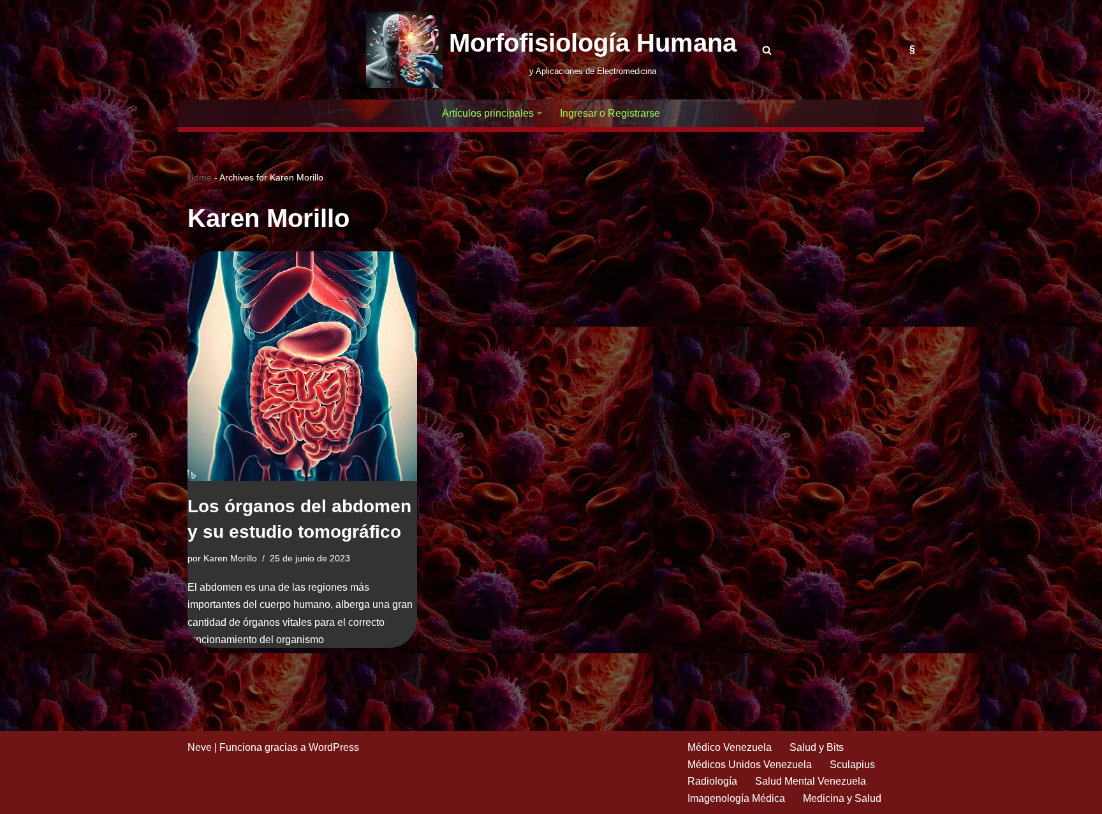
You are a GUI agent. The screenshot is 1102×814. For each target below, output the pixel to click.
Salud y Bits (817, 747)
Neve (199, 747)
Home (199, 177)
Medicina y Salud (842, 798)
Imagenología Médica (736, 798)
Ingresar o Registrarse (610, 113)
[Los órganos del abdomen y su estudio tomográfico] (302, 366)
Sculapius (852, 764)
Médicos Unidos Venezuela (749, 764)
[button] (539, 112)
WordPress (334, 747)
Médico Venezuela (729, 747)
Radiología (712, 781)
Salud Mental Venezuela (810, 781)
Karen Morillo (230, 558)
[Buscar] (767, 50)
